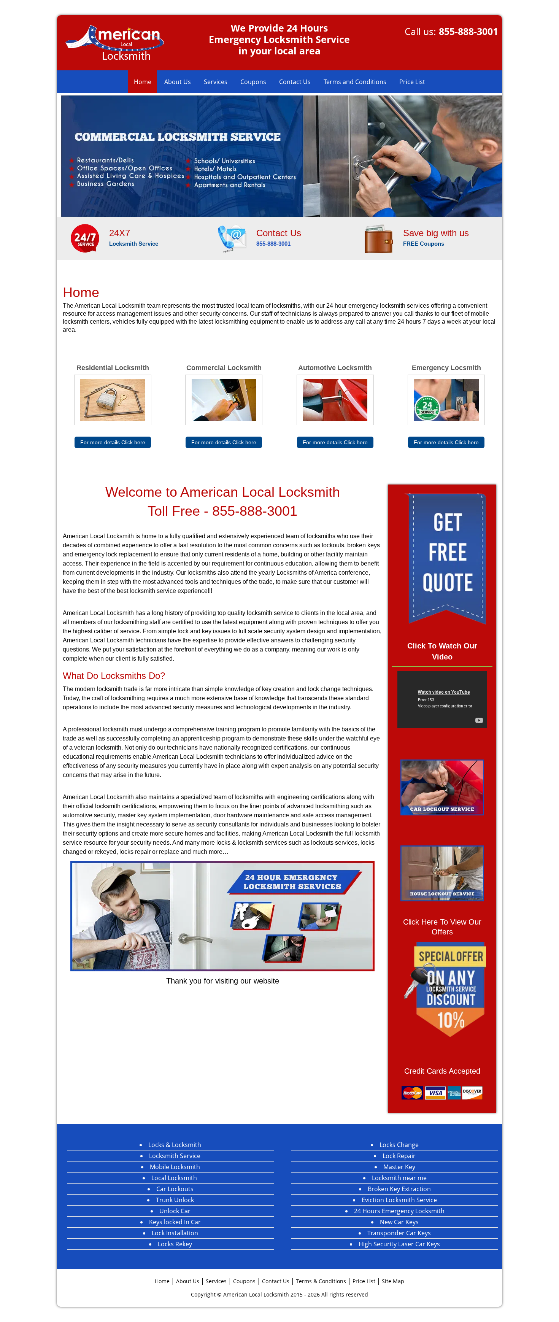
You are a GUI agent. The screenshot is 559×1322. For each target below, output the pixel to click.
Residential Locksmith (112, 368)
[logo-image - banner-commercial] (279, 155)
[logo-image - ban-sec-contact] (232, 238)
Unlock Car (175, 1211)
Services (215, 82)
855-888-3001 (468, 31)
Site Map (393, 1281)
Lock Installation (175, 1233)
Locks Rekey (175, 1244)
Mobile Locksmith (175, 1167)
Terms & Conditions (321, 1281)
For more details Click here (112, 442)
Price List (412, 82)
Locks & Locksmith (174, 1145)
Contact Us (295, 82)
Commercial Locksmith (224, 368)
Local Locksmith (175, 1178)
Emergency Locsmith (446, 368)
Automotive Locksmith (335, 368)
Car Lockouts (175, 1189)
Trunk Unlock (175, 1200)
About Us (177, 82)
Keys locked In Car (175, 1222)
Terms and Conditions (355, 82)
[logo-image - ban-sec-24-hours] (85, 237)
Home (142, 82)
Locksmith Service (174, 1156)
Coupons (253, 82)
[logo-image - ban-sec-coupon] (379, 238)
